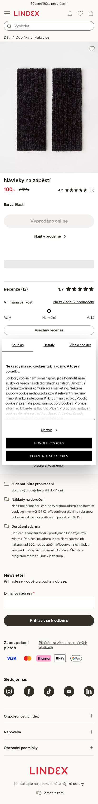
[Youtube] (69, 691)
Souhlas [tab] (18, 345)
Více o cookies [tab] (80, 345)
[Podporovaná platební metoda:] (49, 659)
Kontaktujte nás (26, 783)
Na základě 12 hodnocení (73, 302)
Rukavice (41, 37)
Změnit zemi (54, 793)
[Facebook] (29, 691)
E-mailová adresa (19, 593)
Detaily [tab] (49, 345)
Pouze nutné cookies (49, 456)
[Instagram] (9, 691)
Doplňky (22, 37)
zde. (60, 418)
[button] (49, 107)
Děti (7, 37)
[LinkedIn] (89, 691)
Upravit (46, 430)
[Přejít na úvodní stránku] (26, 13)
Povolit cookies (49, 443)
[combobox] (49, 26)
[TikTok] (49, 691)
